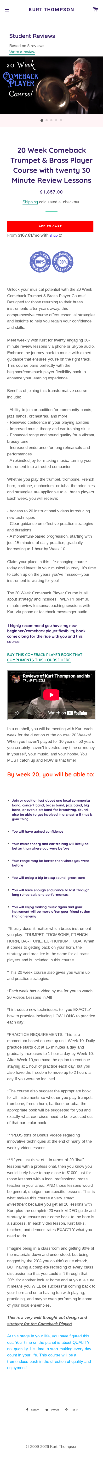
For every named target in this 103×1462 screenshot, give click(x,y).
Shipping (30, 202)
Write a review (22, 52)
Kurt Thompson (51, 9)
